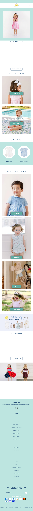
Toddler (16, 461)
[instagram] (17, 408)
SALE (16, 479)
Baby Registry (16, 450)
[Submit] (26, 493)
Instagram (16, 421)
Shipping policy (16, 439)
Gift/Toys (16, 473)
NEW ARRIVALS (16, 41)
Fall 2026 (17, 453)
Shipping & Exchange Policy (16, 427)
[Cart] (29, 5)
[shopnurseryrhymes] (16, 5)
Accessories (16, 476)
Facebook (16, 418)
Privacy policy (16, 433)
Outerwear (16, 470)
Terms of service (16, 436)
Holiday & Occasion (16, 467)
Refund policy (16, 430)
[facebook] (15, 408)
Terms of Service (16, 424)
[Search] (26, 5)
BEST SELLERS (16, 334)
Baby (16, 458)
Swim (17, 464)
